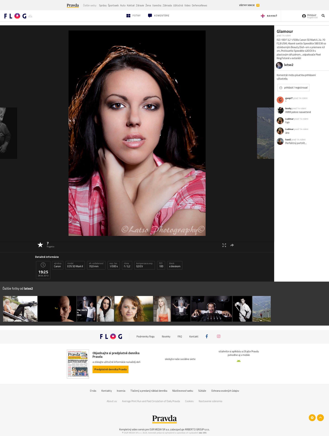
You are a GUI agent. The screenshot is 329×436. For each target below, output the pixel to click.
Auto (123, 5)
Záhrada (167, 5)
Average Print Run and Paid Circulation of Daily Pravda (151, 401)
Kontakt (193, 336)
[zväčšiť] (224, 245)
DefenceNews (199, 5)
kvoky (288, 108)
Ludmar (289, 119)
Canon (57, 265)
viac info (202, 432)
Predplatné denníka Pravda (110, 369)
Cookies (189, 401)
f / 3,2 (127, 265)
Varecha (156, 5)
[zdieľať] (232, 245)
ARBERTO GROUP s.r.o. (197, 429)
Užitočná (178, 5)
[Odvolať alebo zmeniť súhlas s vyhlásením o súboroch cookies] (312, 417)
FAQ (180, 336)
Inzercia (121, 391)
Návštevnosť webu (182, 391)
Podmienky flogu (146, 336)
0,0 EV (144, 265)
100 (161, 265)
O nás (93, 391)
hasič (288, 139)
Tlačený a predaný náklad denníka (148, 391)
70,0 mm (96, 265)
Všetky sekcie (247, 5)
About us (112, 401)
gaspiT (289, 98)
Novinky (166, 336)
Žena (148, 5)
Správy (103, 5)
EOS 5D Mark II (75, 265)
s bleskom (174, 265)
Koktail (131, 5)
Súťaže (202, 391)
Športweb (113, 5)
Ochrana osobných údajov (225, 391)
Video (187, 5)
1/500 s (113, 265)
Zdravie (140, 5)
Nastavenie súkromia (210, 401)
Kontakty (106, 391)
